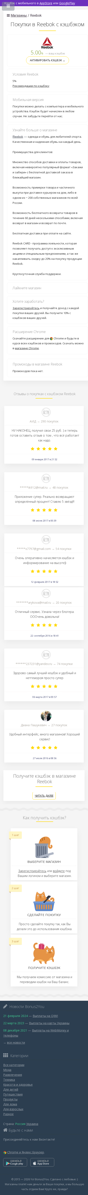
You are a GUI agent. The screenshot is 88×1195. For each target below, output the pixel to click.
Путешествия (13, 1094)
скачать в (15, 1160)
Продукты (10, 1099)
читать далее (44, 796)
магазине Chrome (27, 348)
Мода (7, 1070)
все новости (16, 1042)
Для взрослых (13, 1109)
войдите (59, 871)
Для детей (10, 1089)
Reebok (18, 136)
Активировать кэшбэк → (47, 60)
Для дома (10, 1104)
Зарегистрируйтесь (26, 308)
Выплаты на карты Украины (49, 1023)
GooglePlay (67, 3)
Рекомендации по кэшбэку (31, 86)
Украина (32, 1124)
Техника (9, 1080)
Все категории (13, 1065)
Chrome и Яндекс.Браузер (25, 1152)
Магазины (19, 15)
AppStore (46, 3)
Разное (8, 1114)
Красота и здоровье (18, 1085)
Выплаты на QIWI (45, 1016)
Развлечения (12, 1075)
